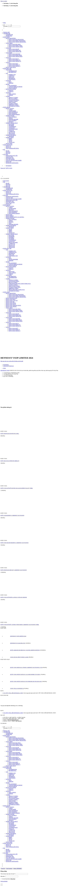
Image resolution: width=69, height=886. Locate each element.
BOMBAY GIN (12, 74)
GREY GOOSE (12, 102)
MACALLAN (12, 132)
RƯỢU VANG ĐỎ (10, 301)
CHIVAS (11, 118)
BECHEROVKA (12, 72)
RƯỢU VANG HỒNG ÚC (14, 60)
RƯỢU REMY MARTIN (14, 114)
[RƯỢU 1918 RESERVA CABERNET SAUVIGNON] (11, 510)
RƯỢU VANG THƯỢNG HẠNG (13, 305)
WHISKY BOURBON (11, 135)
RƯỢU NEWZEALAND (11, 298)
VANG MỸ (8, 48)
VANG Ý (8, 62)
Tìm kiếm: (5, 26)
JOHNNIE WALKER (13, 119)
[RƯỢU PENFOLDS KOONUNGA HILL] (11, 429)
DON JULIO (11, 271)
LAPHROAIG (12, 131)
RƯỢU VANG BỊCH (10, 299)
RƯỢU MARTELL (13, 113)
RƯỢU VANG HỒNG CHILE (15, 45)
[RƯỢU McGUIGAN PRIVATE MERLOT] (11, 456)
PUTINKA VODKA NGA (14, 287)
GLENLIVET (12, 127)
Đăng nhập (13, 878)
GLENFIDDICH (12, 126)
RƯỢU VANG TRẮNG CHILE (16, 46)
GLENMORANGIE (13, 129)
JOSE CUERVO (12, 94)
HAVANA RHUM (13, 87)
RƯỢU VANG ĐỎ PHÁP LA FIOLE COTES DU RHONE (14, 597)
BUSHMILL (11, 237)
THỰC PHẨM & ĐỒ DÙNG (12, 148)
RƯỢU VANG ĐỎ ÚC (14, 58)
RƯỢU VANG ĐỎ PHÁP (14, 54)
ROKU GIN (11, 77)
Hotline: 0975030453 (17, 868)
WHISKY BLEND (10, 115)
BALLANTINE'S (12, 219)
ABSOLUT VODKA (13, 97)
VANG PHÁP (9, 52)
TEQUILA (8, 92)
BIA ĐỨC (8, 152)
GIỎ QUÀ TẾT (9, 156)
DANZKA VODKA (13, 101)
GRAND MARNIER (13, 259)
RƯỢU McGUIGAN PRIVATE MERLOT (10, 460)
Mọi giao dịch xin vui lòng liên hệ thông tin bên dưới (12, 361)
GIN (7, 73)
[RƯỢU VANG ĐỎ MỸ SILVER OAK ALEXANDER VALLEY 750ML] (11, 483)
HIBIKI (10, 138)
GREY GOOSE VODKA (14, 286)
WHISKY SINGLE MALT (12, 123)
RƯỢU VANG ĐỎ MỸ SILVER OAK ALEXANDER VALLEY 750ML (17, 488)
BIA (4, 149)
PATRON (11, 95)
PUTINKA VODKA (13, 103)
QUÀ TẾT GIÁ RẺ (10, 159)
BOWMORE (11, 236)
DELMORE (11, 125)
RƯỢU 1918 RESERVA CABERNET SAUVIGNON (12, 515)
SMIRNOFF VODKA (13, 104)
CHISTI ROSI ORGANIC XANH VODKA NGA (20, 283)
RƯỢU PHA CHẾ (7, 68)
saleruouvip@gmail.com (8, 365)
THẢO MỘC (9, 69)
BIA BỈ (7, 150)
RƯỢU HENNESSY (13, 112)
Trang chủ (3, 168)
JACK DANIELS (12, 120)
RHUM (7, 84)
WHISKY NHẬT (10, 137)
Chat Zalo (3, 868)
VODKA (8, 96)
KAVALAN (11, 130)
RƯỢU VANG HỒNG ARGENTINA (17, 40)
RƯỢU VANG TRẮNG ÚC (15, 61)
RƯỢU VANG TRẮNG (11, 306)
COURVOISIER (12, 110)
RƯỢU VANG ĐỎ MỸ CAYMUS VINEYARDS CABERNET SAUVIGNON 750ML (20, 624)
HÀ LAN (8, 153)
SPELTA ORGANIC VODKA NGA (17, 289)
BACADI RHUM (12, 85)
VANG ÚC (8, 57)
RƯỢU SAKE (9, 143)
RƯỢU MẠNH (6, 107)
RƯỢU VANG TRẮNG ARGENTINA (17, 41)
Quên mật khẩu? (4, 881)
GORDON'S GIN (12, 252)
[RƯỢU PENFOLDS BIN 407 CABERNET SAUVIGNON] (11, 565)
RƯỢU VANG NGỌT (11, 67)
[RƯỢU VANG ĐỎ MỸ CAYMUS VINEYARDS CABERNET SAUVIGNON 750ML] (11, 620)
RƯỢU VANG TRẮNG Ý (14, 66)
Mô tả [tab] (4, 368)
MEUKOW (11, 209)
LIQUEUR (8, 80)
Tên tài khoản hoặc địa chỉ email (8, 873)
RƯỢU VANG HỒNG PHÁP (15, 55)
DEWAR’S (11, 121)
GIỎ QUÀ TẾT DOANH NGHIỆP (13, 160)
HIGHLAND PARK (13, 242)
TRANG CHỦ (6, 32)
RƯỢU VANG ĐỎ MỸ (14, 49)
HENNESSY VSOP (5, 370)
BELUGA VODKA (13, 98)
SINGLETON (12, 133)
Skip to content (4, 1)
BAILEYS (11, 90)
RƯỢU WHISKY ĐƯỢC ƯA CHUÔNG (15, 217)
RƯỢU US (8, 147)
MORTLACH (12, 246)
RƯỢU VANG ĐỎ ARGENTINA (16, 39)
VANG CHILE (9, 43)
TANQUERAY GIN (13, 255)
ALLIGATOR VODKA (14, 100)
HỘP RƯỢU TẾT (10, 158)
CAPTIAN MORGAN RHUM (15, 86)
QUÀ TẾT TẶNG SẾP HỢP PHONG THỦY (13, 693)
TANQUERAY (12, 79)
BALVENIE (11, 124)
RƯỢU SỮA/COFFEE (11, 89)
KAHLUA (11, 91)
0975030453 (6, 364)
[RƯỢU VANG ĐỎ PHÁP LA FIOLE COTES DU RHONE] (11, 592)
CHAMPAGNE (6, 33)
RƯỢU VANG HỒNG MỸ (15, 50)
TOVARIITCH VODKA (14, 106)
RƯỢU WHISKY (10, 215)
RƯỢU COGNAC (10, 108)
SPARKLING (9, 35)
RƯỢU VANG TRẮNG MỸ (15, 51)
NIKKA (10, 139)
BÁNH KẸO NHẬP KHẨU (12, 162)
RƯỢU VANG (6, 37)
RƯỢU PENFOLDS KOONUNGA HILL (10, 433)
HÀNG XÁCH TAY (7, 144)
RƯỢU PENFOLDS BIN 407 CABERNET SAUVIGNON (14, 570)
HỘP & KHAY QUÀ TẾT (12, 155)
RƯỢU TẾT (8, 161)
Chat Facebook (9, 868)
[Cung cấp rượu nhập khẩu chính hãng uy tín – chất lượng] (18, 20)
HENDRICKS (12, 78)
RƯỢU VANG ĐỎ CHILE (15, 44)
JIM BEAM (11, 136)
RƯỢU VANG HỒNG (11, 303)
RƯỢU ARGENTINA (11, 38)
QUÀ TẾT (5, 154)
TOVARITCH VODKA (14, 290)
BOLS (10, 81)
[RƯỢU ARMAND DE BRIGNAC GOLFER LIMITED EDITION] (6, 176)
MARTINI (11, 83)
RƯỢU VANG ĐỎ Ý (13, 63)
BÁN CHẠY (6, 180)
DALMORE (11, 238)
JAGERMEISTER (13, 71)
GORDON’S (11, 75)
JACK (10, 223)
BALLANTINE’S (13, 116)
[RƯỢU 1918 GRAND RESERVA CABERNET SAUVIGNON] (11, 538)
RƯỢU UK (8, 146)
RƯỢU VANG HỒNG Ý (14, 64)
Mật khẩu (3, 876)
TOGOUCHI (11, 142)
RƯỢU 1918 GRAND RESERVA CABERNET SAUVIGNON (14, 542)
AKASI (10, 141)
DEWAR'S (11, 221)
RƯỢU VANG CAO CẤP (12, 300)
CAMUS (11, 109)
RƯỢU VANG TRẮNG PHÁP (15, 56)
